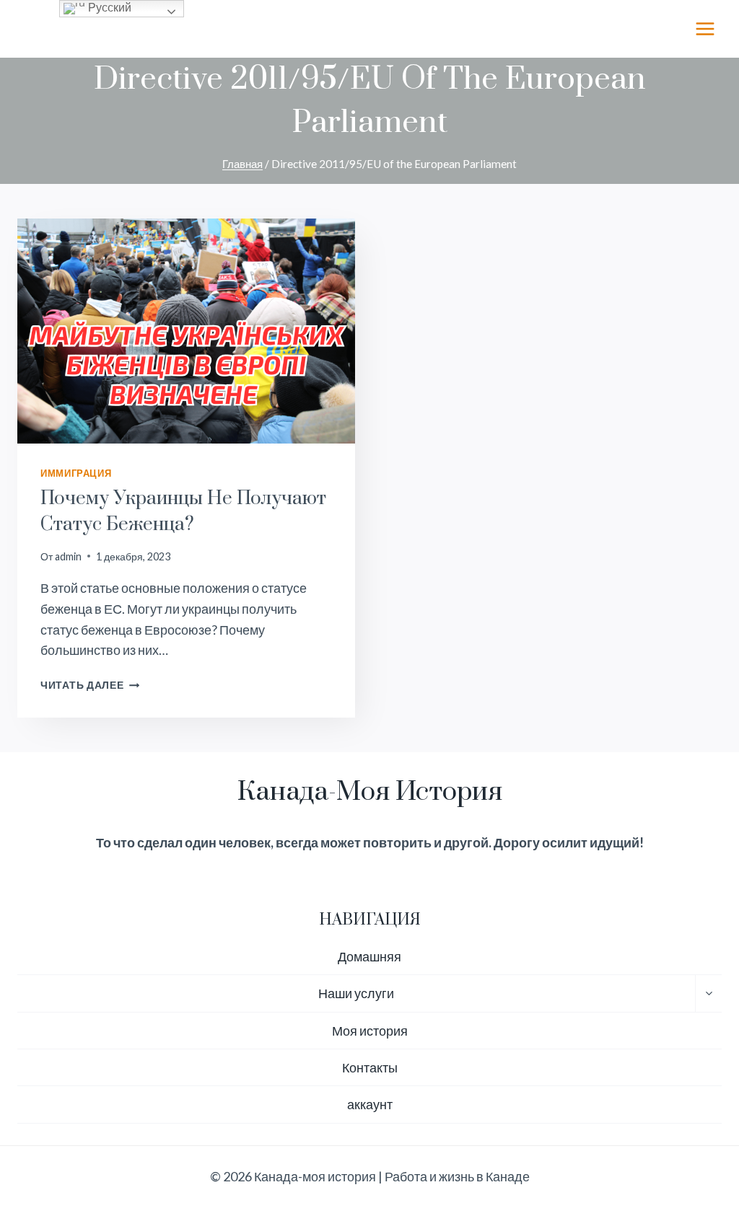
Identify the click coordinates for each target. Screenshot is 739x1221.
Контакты (370, 1067)
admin (68, 556)
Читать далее (89, 685)
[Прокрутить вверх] (701, 1162)
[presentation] (186, 331)
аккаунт (370, 1104)
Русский (108, 7)
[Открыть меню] (705, 28)
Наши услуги (356, 993)
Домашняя (369, 956)
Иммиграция (75, 473)
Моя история (370, 1031)
